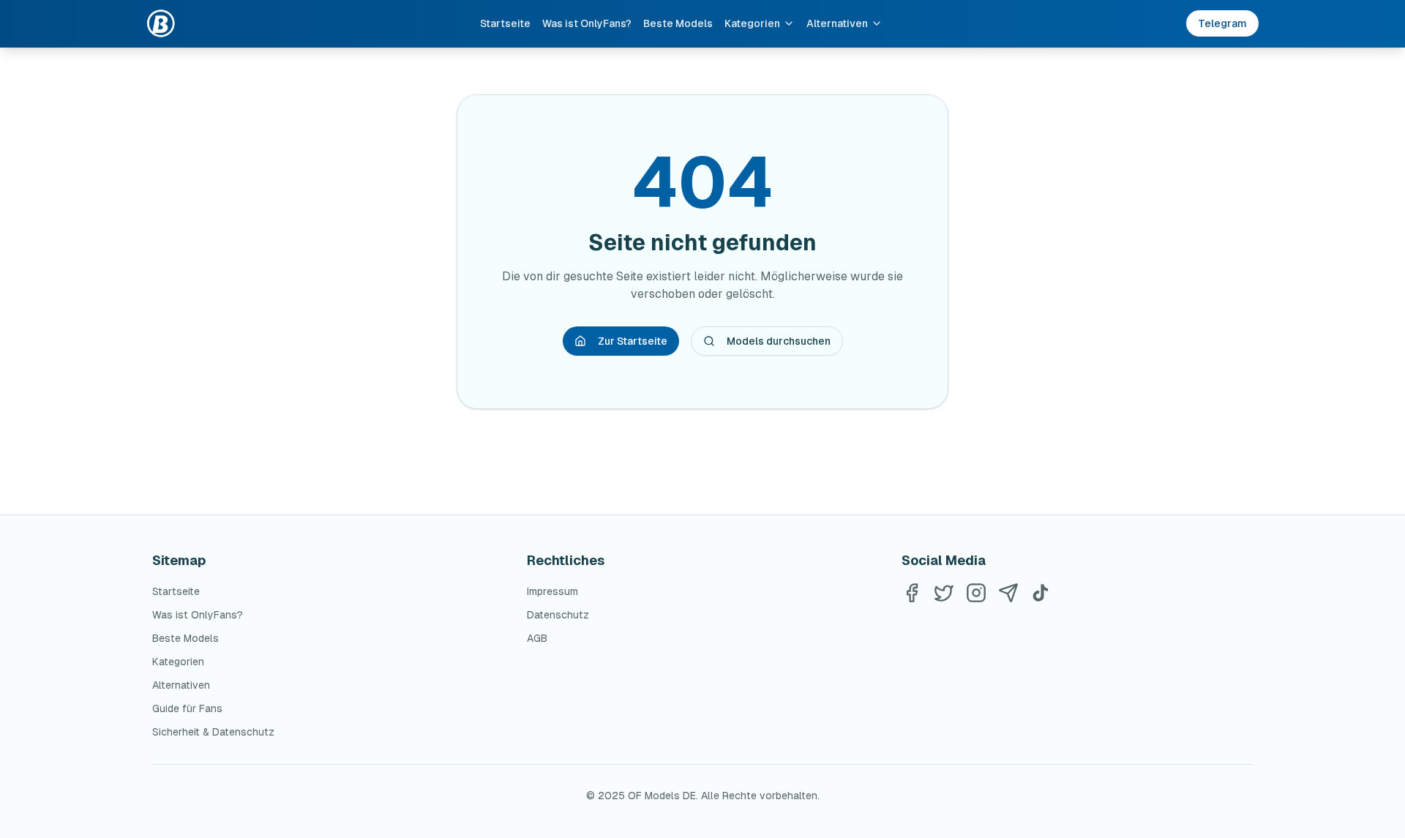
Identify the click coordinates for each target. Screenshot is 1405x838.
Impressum (552, 591)
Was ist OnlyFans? (587, 23)
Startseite (505, 23)
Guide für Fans (187, 708)
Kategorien (752, 23)
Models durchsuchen (779, 341)
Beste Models (678, 23)
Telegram (1222, 23)
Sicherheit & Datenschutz (213, 732)
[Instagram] (976, 593)
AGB (537, 638)
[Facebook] (912, 593)
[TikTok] (1040, 593)
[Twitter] (944, 593)
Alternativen (837, 23)
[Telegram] (1008, 593)
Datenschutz (558, 615)
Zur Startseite (632, 341)
